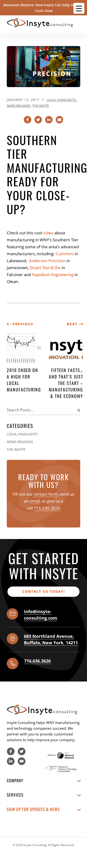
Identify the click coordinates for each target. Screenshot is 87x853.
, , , (51, 639)
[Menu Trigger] (78, 8)
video (48, 233)
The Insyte (40, 105)
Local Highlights (61, 100)
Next (73, 324)
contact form (46, 494)
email (34, 501)
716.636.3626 (47, 508)
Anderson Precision (47, 260)
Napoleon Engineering (52, 274)
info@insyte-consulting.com (40, 615)
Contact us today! (43, 591)
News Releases (18, 105)
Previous (22, 324)
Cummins (65, 253)
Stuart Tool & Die (45, 267)
